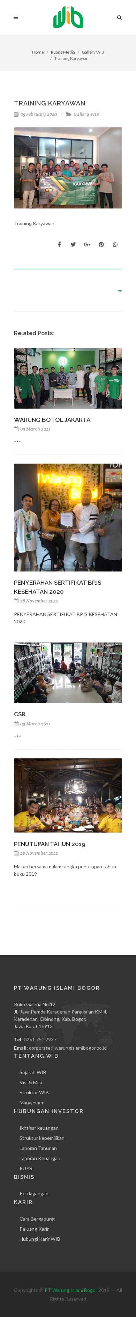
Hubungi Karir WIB (40, 1239)
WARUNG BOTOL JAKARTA (52, 419)
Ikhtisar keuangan (39, 1128)
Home (38, 52)
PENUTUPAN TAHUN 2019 (49, 844)
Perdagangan (34, 1193)
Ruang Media (63, 52)
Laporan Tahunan (38, 1148)
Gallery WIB (93, 52)
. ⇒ (119, 290)
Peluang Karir (34, 1229)
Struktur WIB (34, 1092)
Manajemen (32, 1102)
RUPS (26, 1168)
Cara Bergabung (37, 1219)
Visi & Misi (31, 1082)
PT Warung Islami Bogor (71, 1290)
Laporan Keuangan (40, 1158)
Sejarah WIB (33, 1072)
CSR (19, 714)
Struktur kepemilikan (42, 1138)
